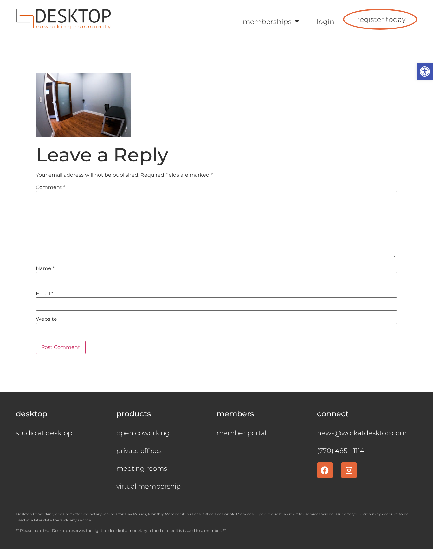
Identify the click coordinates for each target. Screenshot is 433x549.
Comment (50, 187)
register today (381, 19)
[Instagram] (349, 470)
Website (46, 319)
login (325, 21)
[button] (425, 71)
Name (45, 268)
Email (44, 293)
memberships (267, 21)
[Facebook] (325, 470)
